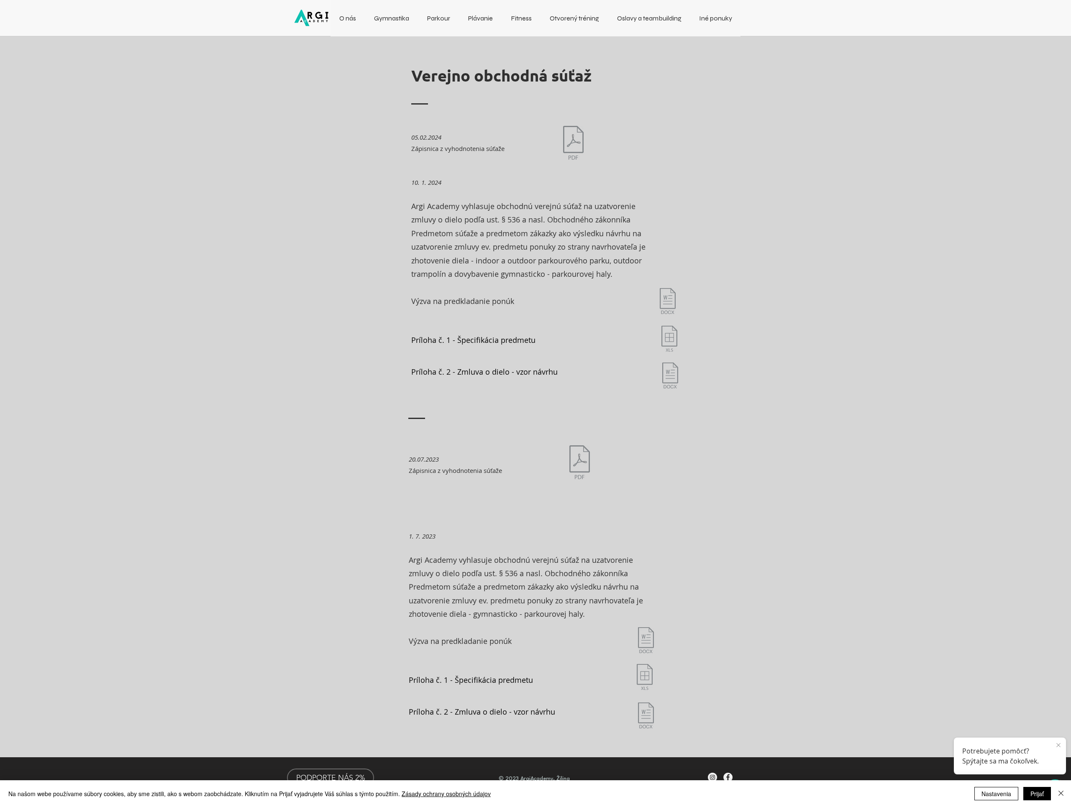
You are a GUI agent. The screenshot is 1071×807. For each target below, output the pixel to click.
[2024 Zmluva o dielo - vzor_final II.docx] (670, 377)
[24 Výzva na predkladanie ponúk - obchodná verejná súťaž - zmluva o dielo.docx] (668, 302)
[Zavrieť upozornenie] (1058, 745)
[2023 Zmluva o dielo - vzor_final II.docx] (646, 716)
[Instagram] (712, 777)
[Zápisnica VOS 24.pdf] (573, 144)
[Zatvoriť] (1061, 793)
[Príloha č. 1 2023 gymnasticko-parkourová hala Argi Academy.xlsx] (644, 678)
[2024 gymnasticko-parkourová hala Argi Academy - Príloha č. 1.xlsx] (669, 340)
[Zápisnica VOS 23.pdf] (579, 463)
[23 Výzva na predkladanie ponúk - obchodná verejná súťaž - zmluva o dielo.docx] (646, 641)
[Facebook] (728, 777)
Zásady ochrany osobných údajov (446, 793)
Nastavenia (996, 793)
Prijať (1037, 793)
